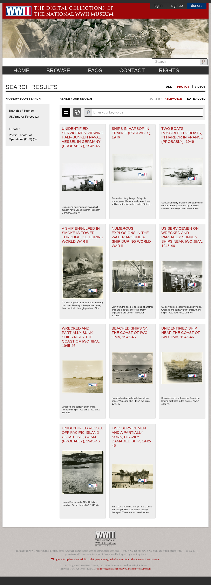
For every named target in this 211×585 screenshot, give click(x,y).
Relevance (173, 98)
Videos (200, 86)
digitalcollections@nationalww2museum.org (118, 568)
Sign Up (177, 6)
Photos (183, 86)
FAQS (95, 70)
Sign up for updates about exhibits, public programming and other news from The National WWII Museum (107, 559)
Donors (196, 6)
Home (21, 70)
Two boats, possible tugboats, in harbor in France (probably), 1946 (182, 135)
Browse (58, 70)
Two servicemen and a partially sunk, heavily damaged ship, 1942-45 (131, 437)
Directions (146, 568)
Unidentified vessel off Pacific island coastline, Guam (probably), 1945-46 (82, 434)
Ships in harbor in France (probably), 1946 (131, 132)
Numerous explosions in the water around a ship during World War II (131, 237)
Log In (158, 6)
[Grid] (66, 112)
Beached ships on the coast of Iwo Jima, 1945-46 (130, 332)
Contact (132, 70)
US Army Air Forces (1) (24, 116)
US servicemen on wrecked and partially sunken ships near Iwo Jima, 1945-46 (182, 237)
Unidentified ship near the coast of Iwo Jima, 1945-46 (180, 332)
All (169, 86)
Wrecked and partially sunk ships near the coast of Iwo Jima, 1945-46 (81, 337)
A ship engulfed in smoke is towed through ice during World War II (82, 234)
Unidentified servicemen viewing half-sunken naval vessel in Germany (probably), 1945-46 (82, 137)
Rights (169, 70)
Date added (196, 98)
